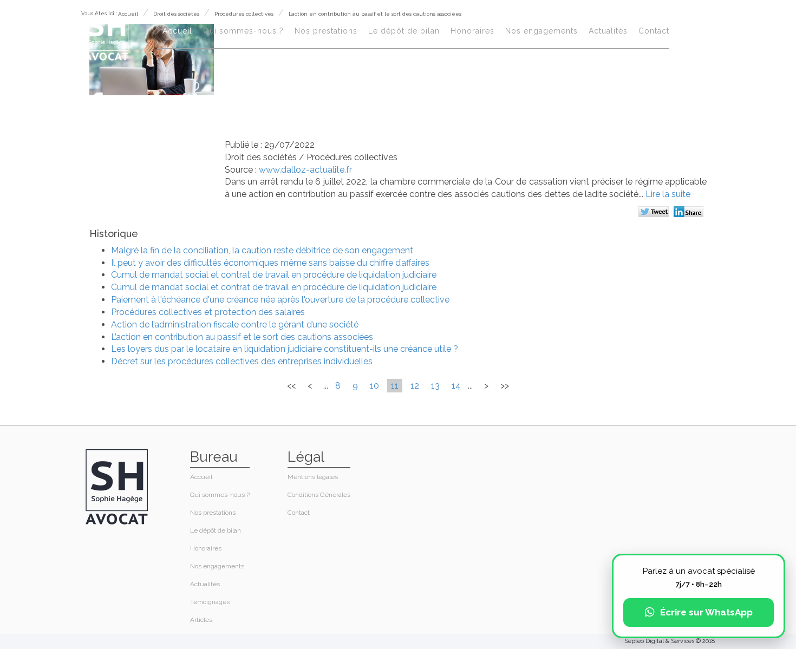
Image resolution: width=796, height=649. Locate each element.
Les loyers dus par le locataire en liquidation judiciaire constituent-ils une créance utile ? (284, 349)
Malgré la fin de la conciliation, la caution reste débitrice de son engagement (262, 250)
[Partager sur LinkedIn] (690, 212)
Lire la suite (667, 194)
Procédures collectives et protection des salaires (208, 312)
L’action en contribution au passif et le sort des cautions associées (242, 337)
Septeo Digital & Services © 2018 (669, 641)
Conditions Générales (319, 495)
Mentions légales (313, 477)
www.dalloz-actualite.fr (305, 170)
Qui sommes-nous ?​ (243, 31)
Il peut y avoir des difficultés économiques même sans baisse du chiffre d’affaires (270, 263)
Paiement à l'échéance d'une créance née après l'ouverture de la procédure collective (280, 299)
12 (414, 386)
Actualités (608, 31)
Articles (201, 620)
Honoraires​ (472, 31)
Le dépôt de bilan (404, 31)
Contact (653, 31)
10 (374, 386)
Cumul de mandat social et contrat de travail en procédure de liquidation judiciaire (273, 275)
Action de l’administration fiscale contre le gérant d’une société (234, 324)
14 (456, 386)
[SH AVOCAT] (106, 33)
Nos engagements (541, 31)
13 (435, 386)
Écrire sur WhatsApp (706, 612)
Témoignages (210, 602)
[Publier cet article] (654, 212)
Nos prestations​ (326, 31)
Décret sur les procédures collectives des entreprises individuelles (242, 361)
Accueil (177, 31)
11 (395, 386)
